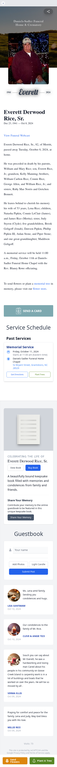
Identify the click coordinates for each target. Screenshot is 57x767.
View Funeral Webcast (17, 135)
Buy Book (33, 467)
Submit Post (28, 571)
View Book (15, 467)
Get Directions (17, 374)
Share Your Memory (20, 517)
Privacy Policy (19, 753)
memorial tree (42, 283)
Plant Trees (40, 374)
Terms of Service (37, 753)
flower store (39, 288)
